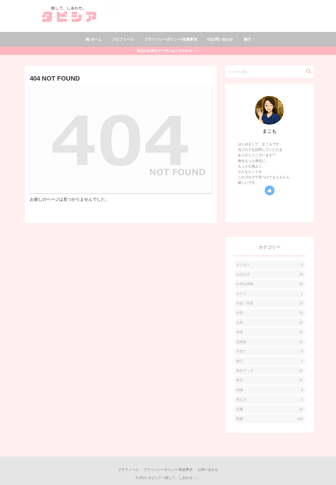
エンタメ (269, 265)
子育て (269, 351)
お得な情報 (269, 284)
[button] (306, 71)
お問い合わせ (208, 469)
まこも (269, 131)
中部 (269, 313)
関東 (269, 419)
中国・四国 (269, 303)
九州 (269, 322)
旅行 (269, 361)
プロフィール (128, 469)
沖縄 (269, 390)
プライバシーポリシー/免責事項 (168, 469)
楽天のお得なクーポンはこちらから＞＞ (168, 51)
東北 (269, 380)
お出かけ (269, 274)
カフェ (269, 293)
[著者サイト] (270, 190)
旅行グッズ (269, 370)
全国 (269, 332)
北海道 (269, 341)
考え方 (269, 399)
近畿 (269, 409)
